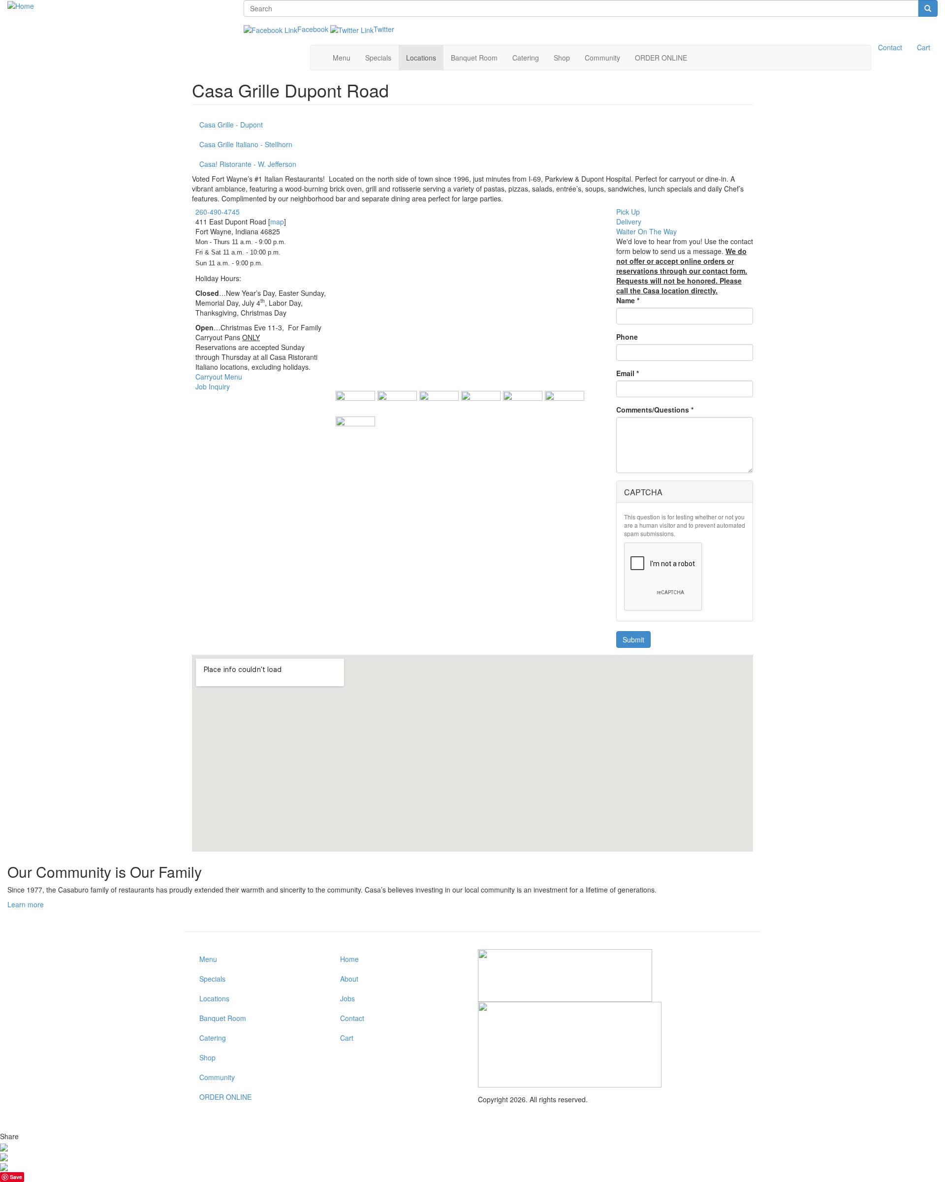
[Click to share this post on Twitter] (4, 1166)
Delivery (628, 221)
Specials (378, 58)
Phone (627, 337)
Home (349, 959)
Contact (890, 47)
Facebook (312, 29)
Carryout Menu (218, 377)
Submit (633, 639)
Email (627, 373)
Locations (421, 58)
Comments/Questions (654, 410)
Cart (923, 47)
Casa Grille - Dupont (231, 124)
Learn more (25, 904)
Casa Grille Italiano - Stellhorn (245, 144)
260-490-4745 (217, 212)
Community (602, 58)
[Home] (20, 5)
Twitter (384, 29)
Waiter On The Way (646, 231)
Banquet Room (474, 58)
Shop (562, 58)
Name (627, 300)
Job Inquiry (212, 386)
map (277, 221)
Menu (341, 58)
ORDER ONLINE (661, 58)
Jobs (347, 998)
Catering (525, 58)
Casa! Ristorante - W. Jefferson (247, 164)
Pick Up (628, 212)
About (349, 979)
